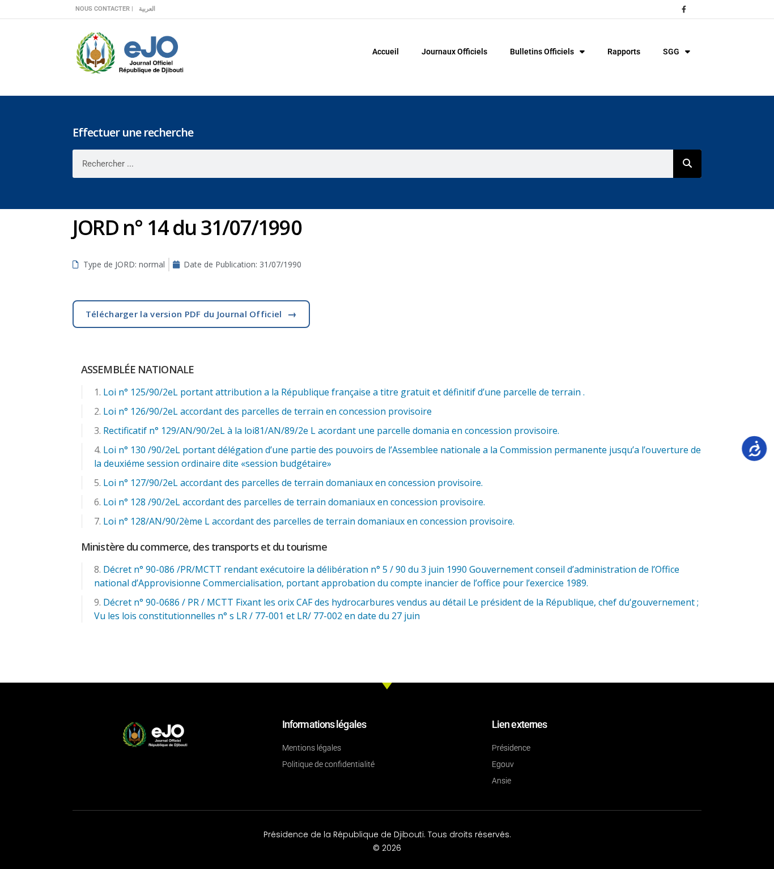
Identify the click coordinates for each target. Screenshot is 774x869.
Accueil (385, 51)
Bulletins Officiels (542, 51)
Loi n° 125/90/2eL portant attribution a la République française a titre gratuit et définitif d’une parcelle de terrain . (344, 392)
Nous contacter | (104, 8)
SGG (671, 51)
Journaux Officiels (454, 51)
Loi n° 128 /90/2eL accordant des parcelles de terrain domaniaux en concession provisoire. (294, 502)
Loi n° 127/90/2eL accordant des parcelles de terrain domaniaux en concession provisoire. (293, 482)
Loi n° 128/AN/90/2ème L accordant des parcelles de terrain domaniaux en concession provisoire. (308, 521)
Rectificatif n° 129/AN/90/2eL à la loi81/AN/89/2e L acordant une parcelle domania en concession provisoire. (331, 430)
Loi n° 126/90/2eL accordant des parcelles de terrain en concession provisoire (267, 411)
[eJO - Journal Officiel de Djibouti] (129, 52)
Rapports (623, 51)
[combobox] (373, 164)
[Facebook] (684, 9)
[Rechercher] (687, 164)
